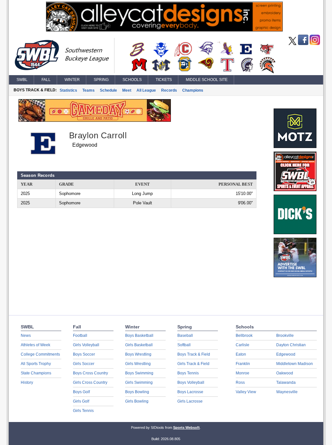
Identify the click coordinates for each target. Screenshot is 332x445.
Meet (126, 90)
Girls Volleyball (86, 345)
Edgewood (285, 354)
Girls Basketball (139, 345)
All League (146, 90)
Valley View (246, 392)
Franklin (243, 363)
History (27, 382)
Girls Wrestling (138, 363)
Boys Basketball (139, 335)
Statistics (68, 90)
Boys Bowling (137, 392)
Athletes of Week (35, 345)
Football (80, 335)
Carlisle (242, 345)
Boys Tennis (188, 373)
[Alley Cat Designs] (164, 29)
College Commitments (40, 354)
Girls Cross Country (90, 382)
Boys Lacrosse (190, 392)
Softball (184, 345)
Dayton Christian (291, 345)
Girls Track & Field (193, 363)
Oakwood (284, 373)
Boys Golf (81, 392)
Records (169, 90)
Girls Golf (81, 401)
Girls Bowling (136, 401)
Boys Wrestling (138, 354)
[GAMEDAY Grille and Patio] (94, 120)
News (26, 335)
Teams (88, 90)
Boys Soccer (84, 354)
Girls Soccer (83, 363)
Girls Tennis (83, 410)
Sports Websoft (186, 427)
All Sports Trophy (36, 363)
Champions (192, 90)
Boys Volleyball (190, 382)
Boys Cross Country (90, 373)
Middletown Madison (294, 363)
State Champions (36, 373)
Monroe (242, 373)
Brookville (285, 335)
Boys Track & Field (193, 354)
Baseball (185, 335)
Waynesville (287, 392)
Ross (240, 382)
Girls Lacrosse (190, 401)
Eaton (241, 354)
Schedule (108, 90)
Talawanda (286, 382)
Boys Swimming (139, 373)
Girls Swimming (139, 382)
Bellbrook (244, 335)
